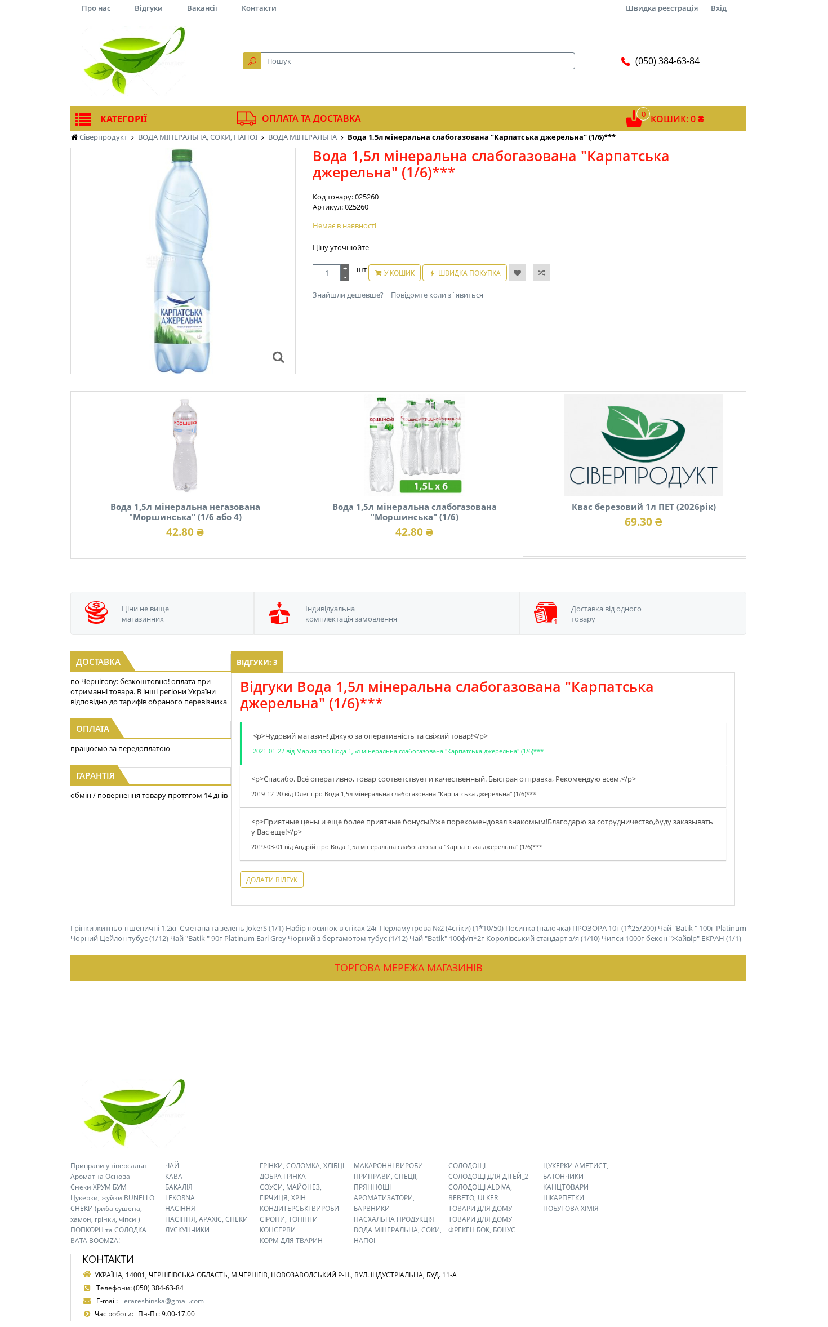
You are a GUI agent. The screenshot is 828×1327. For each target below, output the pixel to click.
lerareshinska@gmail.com (163, 1301)
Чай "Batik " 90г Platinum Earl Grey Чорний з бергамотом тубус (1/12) (289, 938)
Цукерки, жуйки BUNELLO (112, 1197)
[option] (183, 261)
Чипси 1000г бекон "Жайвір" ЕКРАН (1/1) (671, 938)
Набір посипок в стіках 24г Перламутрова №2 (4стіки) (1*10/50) (395, 928)
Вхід (719, 8)
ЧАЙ (172, 1165)
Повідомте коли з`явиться (437, 295)
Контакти (259, 8)
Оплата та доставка (311, 118)
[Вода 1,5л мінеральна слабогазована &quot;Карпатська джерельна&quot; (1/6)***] (278, 356)
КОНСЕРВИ (278, 1230)
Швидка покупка (469, 273)
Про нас (96, 8)
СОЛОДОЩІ (467, 1165)
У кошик (399, 273)
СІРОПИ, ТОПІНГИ (289, 1219)
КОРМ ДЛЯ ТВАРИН (291, 1240)
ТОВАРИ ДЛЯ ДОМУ (480, 1208)
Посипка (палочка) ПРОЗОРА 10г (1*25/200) (580, 928)
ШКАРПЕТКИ (563, 1197)
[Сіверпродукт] (133, 61)
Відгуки (149, 8)
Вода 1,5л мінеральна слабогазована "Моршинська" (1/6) (414, 511)
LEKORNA (180, 1197)
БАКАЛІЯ (179, 1187)
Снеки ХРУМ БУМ (98, 1187)
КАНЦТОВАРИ (566, 1187)
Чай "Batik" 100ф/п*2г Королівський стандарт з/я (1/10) (504, 938)
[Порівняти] (541, 272)
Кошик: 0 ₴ (677, 119)
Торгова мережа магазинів (409, 967)
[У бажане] (517, 272)
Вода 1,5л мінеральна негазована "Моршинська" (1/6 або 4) (185, 511)
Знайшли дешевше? (348, 295)
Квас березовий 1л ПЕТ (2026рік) (644, 506)
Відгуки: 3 (257, 662)
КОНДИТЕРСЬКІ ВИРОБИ (299, 1208)
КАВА (173, 1176)
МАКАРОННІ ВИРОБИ (388, 1165)
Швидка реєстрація (662, 8)
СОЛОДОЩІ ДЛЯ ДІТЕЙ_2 (488, 1176)
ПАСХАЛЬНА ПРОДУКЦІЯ (394, 1219)
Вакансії (202, 8)
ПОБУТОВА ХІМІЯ (571, 1208)
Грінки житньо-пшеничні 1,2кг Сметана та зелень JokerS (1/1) (177, 928)
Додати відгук (271, 880)
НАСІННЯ (180, 1208)
